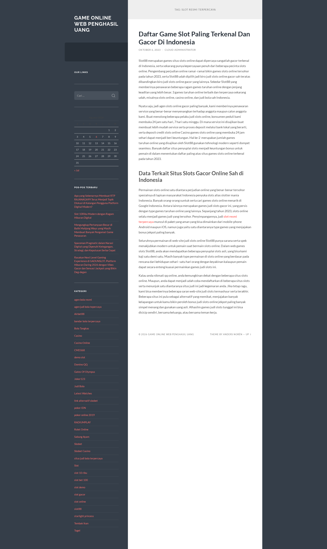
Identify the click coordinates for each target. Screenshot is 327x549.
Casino (78, 335)
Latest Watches (83, 393)
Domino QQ (81, 364)
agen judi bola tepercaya (88, 306)
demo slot (79, 357)
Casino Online (82, 342)
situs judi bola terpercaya (88, 458)
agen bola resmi (83, 299)
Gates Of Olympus (84, 371)
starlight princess (84, 516)
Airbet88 (79, 313)
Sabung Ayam (81, 436)
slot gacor (79, 494)
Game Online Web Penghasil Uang (96, 24)
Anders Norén (232, 334)
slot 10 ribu (80, 472)
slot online (80, 501)
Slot (76, 465)
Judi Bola (79, 386)
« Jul (76, 170)
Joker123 (79, 378)
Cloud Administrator (180, 49)
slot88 (78, 508)
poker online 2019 (84, 414)
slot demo (79, 487)
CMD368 (79, 350)
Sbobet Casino (82, 451)
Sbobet (78, 443)
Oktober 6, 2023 (150, 49)
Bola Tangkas (81, 328)
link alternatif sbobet (86, 400)
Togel (77, 530)
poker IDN (80, 407)
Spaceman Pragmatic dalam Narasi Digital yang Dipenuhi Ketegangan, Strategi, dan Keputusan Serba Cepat (94, 246)
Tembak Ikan (81, 523)
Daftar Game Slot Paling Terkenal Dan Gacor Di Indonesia (194, 38)
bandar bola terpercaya (87, 321)
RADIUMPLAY (82, 422)
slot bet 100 (81, 479)
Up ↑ (249, 334)
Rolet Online (81, 429)
